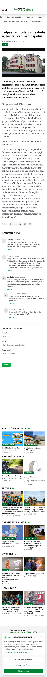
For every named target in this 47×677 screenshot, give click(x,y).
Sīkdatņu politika (22, 652)
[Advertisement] (23, 397)
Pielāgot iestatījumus (25, 659)
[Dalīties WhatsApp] (25, 224)
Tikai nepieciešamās (23, 665)
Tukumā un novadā (14, 17)
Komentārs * (6, 350)
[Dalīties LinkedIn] (20, 224)
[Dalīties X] (15, 224)
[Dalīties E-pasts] (30, 224)
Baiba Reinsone (8, 41)
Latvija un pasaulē (8, 538)
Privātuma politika (10, 652)
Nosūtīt (6, 364)
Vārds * (4, 333)
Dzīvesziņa (6, 604)
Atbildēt (9, 249)
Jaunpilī (41, 17)
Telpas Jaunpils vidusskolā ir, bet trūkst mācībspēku (22, 21)
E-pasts (4, 341)
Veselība (5, 570)
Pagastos (29, 17)
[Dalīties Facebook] (11, 224)
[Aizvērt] (41, 637)
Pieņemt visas (23, 671)
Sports (5, 504)
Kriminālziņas (7, 472)
